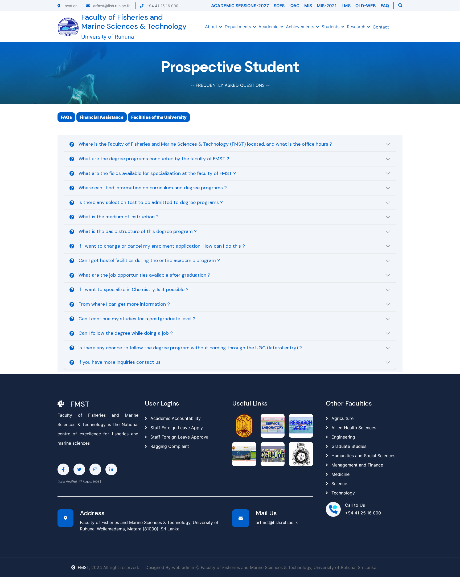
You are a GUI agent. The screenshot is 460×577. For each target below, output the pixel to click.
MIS (308, 5)
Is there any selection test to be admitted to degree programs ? (151, 202)
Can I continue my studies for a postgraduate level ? (137, 319)
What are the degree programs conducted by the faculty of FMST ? (154, 158)
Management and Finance (357, 465)
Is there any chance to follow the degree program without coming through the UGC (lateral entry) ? (190, 348)
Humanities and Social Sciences (363, 455)
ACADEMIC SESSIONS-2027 (240, 5)
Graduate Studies (348, 446)
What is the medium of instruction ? (119, 217)
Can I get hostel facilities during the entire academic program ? (149, 260)
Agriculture (342, 418)
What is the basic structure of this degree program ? (138, 231)
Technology (343, 493)
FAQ (385, 5)
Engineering (343, 437)
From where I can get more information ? (124, 304)
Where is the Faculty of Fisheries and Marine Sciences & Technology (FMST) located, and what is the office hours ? (205, 144)
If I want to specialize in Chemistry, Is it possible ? (133, 289)
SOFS (279, 5)
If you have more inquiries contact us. (120, 362)
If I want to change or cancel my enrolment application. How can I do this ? (162, 246)
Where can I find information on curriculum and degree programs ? (153, 188)
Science (339, 483)
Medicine (340, 474)
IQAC (294, 5)
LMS (346, 5)
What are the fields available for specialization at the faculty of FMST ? (157, 173)
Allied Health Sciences (353, 427)
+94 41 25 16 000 (162, 5)
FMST (83, 567)
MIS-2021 (327, 5)
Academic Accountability (175, 418)
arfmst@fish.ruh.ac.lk (111, 5)
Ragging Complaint (169, 446)
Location (70, 5)
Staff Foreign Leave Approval (179, 437)
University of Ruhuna (107, 37)
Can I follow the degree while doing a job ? (126, 333)
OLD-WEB (365, 5)
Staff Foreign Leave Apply (176, 427)
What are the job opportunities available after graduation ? (144, 275)
